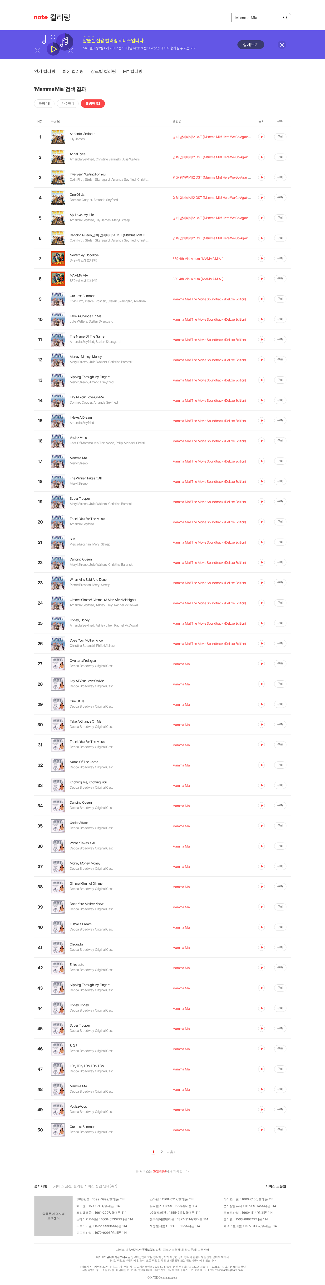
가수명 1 (67, 103)
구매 (280, 136)
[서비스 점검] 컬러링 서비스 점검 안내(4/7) (85, 1186)
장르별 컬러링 (103, 71)
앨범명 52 (92, 103)
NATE (41, 17)
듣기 (261, 137)
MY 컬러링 (132, 71)
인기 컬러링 (44, 71)
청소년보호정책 (173, 1249)
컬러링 (62, 17)
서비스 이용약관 (126, 1249)
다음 (170, 1152)
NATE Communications (163, 1277)
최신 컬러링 (73, 71)
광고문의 (190, 1249)
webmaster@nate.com (230, 1270)
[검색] (285, 17)
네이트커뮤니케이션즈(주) (111, 1257)
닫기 (282, 45)
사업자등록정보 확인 (234, 1266)
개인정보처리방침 (149, 1249)
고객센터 (203, 1249)
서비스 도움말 (276, 1186)
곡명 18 (44, 103)
